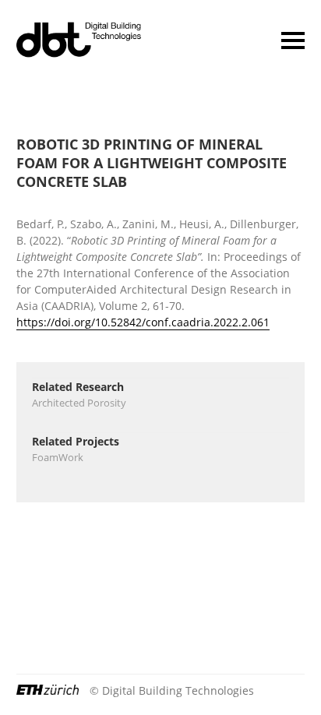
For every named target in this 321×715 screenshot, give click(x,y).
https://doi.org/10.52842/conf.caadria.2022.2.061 (143, 322)
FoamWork (57, 457)
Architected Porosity (79, 403)
